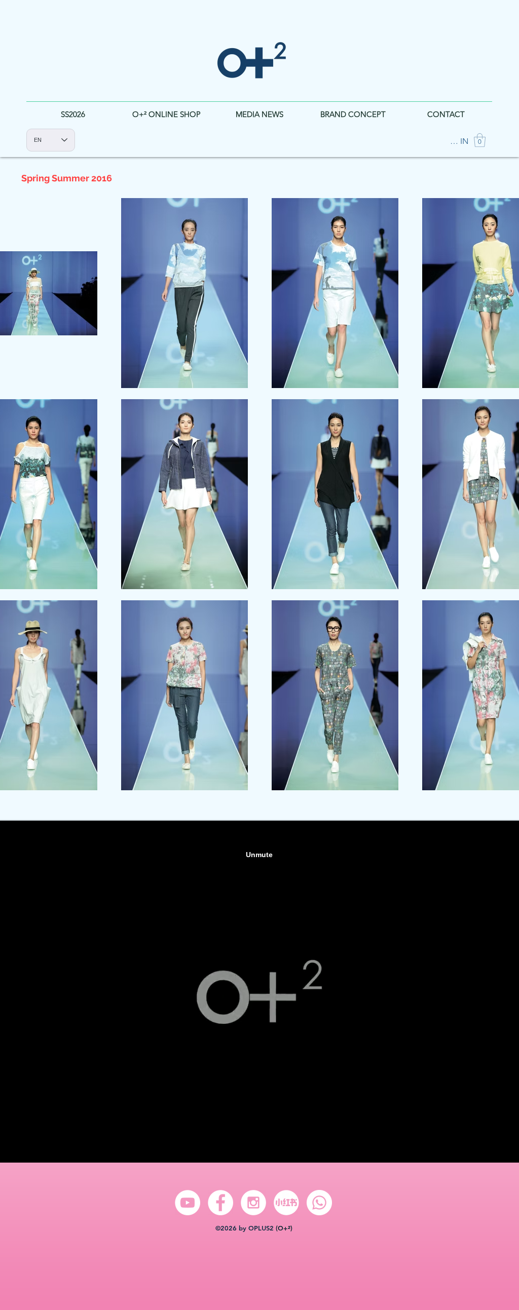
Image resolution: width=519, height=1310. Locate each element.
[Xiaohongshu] (286, 1202)
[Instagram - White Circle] (253, 1202)
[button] (480, 140)
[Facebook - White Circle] (220, 1202)
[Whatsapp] (319, 1202)
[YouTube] (187, 1202)
